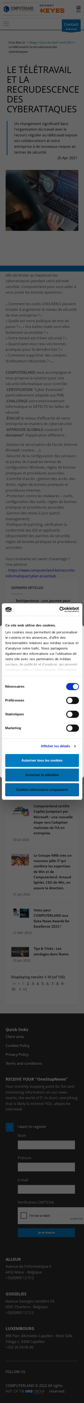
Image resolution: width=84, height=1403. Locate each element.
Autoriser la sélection (42, 775)
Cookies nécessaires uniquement (42, 789)
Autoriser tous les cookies (42, 760)
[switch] (72, 700)
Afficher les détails (55, 746)
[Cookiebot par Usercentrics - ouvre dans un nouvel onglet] (60, 609)
